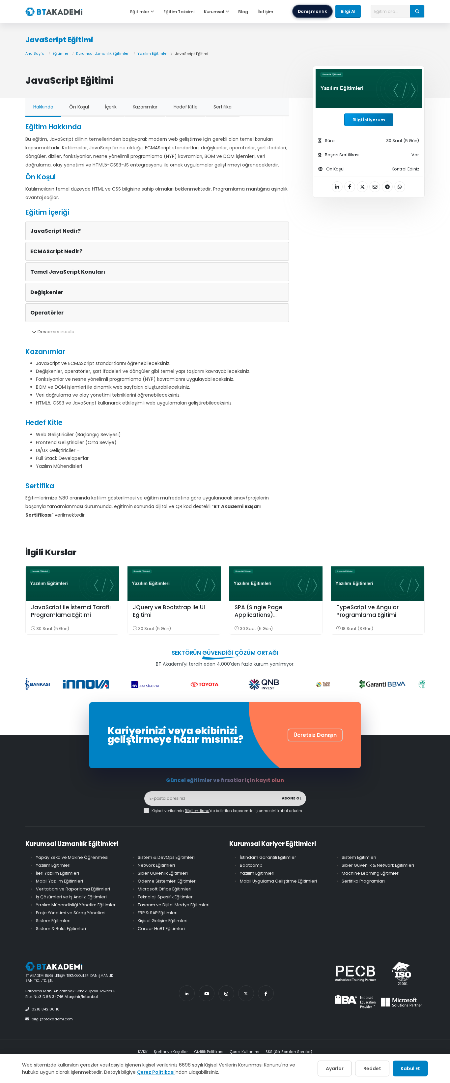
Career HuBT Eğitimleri (161, 928)
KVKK (143, 1051)
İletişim (265, 12)
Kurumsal (214, 12)
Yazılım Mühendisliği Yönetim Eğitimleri (76, 905)
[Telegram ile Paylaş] (387, 186)
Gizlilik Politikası (208, 1051)
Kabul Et (410, 1068)
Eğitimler (139, 12)
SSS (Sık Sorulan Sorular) (289, 1051)
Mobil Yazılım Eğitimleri (59, 881)
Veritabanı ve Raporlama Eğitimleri (73, 889)
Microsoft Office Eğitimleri (164, 889)
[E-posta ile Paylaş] (374, 186)
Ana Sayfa (34, 53)
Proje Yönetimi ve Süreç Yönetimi (70, 913)
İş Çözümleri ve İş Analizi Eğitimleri (71, 897)
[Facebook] (266, 993)
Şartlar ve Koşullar (171, 1051)
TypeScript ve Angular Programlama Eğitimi (367, 611)
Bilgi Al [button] (348, 11)
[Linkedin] (187, 993)
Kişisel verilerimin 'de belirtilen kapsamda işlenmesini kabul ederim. (227, 810)
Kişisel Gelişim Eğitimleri (162, 920)
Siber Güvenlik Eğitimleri (163, 873)
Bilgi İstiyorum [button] (368, 120)
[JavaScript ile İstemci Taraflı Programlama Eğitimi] (72, 583)
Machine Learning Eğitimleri (371, 873)
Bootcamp (251, 865)
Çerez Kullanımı (244, 1051)
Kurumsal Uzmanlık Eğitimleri (102, 53)
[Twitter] (246, 993)
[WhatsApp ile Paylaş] (399, 186)
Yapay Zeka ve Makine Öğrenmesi (72, 857)
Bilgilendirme (197, 810)
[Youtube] (206, 993)
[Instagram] (226, 993)
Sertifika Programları (363, 881)
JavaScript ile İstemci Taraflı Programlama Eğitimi (71, 611)
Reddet (372, 1068)
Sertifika (222, 107)
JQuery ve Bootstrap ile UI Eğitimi (169, 611)
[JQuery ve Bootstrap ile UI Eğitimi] (174, 583)
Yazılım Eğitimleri (153, 53)
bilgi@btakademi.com (52, 1019)
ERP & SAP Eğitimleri (158, 913)
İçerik (111, 107)
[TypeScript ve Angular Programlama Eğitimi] (377, 583)
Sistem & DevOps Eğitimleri (166, 857)
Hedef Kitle (186, 107)
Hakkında (43, 107)
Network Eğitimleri (156, 865)
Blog (243, 12)
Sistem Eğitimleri (53, 920)
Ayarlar (335, 1068)
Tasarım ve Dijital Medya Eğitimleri (174, 905)
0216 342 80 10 (46, 1009)
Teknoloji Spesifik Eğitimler (165, 897)
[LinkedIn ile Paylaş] (337, 186)
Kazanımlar (145, 107)
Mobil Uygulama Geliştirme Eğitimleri (278, 881)
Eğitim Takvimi (178, 12)
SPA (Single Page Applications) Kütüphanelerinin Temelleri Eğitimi (272, 619)
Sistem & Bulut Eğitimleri (61, 928)
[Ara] (417, 11)
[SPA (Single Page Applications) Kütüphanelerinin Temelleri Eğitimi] (276, 583)
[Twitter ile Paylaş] (362, 186)
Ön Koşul (79, 107)
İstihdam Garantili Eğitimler (268, 857)
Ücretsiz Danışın (315, 735)
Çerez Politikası (156, 1072)
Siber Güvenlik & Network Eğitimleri (378, 865)
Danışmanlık (312, 11)
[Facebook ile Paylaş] (349, 186)
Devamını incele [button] (55, 331)
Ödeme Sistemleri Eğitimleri (167, 881)
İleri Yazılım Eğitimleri (57, 873)
